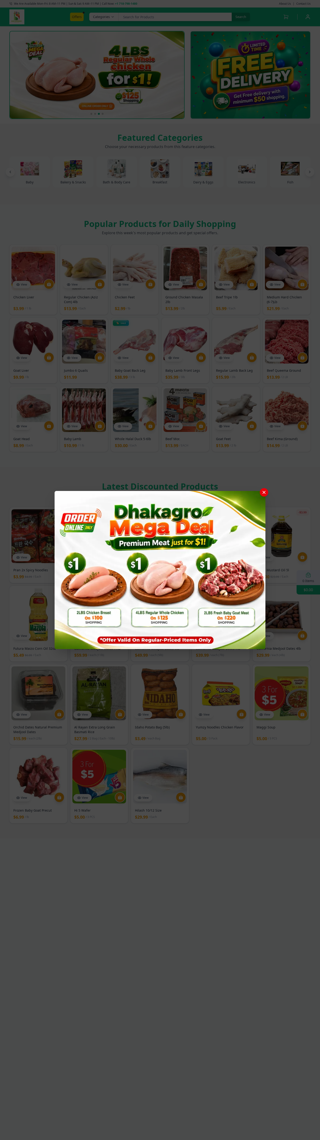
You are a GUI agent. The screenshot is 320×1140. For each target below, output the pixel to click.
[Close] (264, 492)
